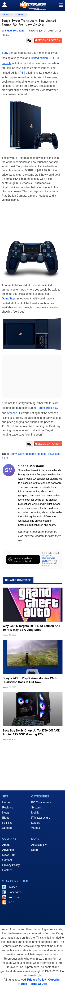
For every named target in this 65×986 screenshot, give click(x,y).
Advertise (8, 849)
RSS (11, 902)
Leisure (35, 822)
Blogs (5, 817)
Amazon (12, 413)
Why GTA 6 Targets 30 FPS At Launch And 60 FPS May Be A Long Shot (31, 627)
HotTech (7, 870)
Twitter (12, 887)
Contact (7, 859)
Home (6, 802)
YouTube (14, 897)
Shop (34, 849)
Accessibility (39, 844)
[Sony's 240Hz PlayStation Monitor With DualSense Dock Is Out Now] (32, 657)
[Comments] (29, 40)
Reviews (7, 807)
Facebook (14, 892)
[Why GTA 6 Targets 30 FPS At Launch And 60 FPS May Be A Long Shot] (32, 605)
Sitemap (7, 827)
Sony (5, 52)
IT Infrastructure (40, 817)
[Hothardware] (32, 5)
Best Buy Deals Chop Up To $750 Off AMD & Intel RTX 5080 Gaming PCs (31, 732)
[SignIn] (7, 4)
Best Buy (51, 407)
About (6, 844)
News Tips (8, 854)
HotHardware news (48, 559)
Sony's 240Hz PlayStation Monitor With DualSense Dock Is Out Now (30, 680)
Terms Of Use (38, 983)
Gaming (23, 453)
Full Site (7, 822)
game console (37, 453)
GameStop (8, 298)
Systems (36, 807)
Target (41, 407)
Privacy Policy (11, 865)
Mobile (35, 812)
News (20, 15)
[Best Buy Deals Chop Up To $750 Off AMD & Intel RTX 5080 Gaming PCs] (32, 709)
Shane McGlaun (31, 466)
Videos (35, 827)
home (6, 15)
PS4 (22, 72)
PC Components (41, 802)
